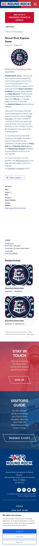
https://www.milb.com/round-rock (15, 208)
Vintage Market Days (30, 333)
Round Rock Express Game (14, 288)
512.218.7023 (19, 483)
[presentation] (19, 275)
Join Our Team (19, 510)
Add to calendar (15, 178)
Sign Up (19, 380)
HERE (19, 138)
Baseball (7, 203)
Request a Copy (19, 438)
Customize (19, 537)
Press (19, 506)
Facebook (11, 168)
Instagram (20, 168)
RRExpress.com (22, 161)
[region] (19, 529)
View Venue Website (11, 253)
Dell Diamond (9, 243)
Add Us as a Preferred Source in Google (19, 17)
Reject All (19, 542)
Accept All (19, 531)
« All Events (9, 26)
